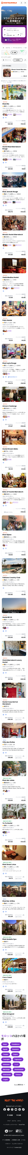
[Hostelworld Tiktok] (23, 1109)
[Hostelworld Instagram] (12, 1109)
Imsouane (6, 1064)
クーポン (23, 1140)
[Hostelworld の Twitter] (8, 1109)
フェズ (16, 1064)
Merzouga (6, 1069)
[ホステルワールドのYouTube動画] (16, 1109)
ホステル (5, 101)
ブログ (8, 1120)
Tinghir (5, 1079)
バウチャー (8, 1143)
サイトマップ (10, 1147)
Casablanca (15, 1044)
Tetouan (18, 1074)
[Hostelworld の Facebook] (4, 1109)
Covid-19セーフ (13, 376)
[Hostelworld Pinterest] (19, 1109)
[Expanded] (3, 48)
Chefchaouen (19, 1069)
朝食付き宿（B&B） (7, 778)
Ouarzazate (7, 1074)
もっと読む (9, 82)
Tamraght (6, 1059)
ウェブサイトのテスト (17, 1143)
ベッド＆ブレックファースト (10, 1124)
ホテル (4, 740)
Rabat (5, 1044)
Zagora (15, 1054)
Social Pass (22, 1124)
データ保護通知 (6, 1140)
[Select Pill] (21, 2)
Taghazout (17, 1059)
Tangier (5, 1054)
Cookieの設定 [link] (17, 1147)
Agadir (5, 1049)
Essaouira (15, 1049)
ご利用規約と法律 (15, 1140)
